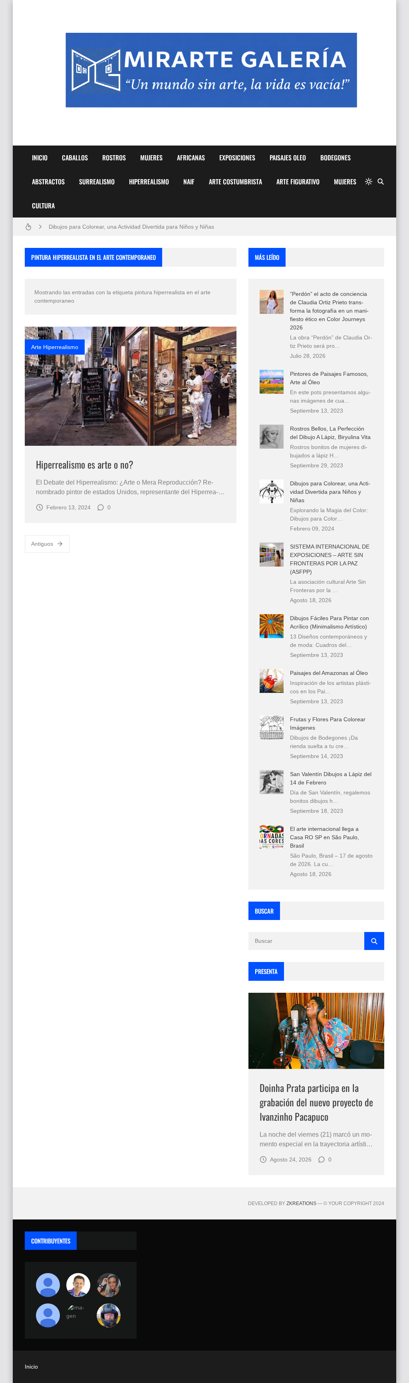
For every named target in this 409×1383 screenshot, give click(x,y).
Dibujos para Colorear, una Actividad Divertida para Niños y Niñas (131, 227)
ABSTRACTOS (48, 181)
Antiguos (42, 544)
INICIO (40, 157)
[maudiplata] (109, 1315)
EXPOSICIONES (237, 157)
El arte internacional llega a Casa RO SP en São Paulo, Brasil (324, 837)
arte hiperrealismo (54, 347)
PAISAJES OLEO (288, 157)
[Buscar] (380, 182)
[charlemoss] (78, 1315)
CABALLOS (75, 157)
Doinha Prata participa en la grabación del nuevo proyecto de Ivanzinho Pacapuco (316, 1102)
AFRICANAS (191, 157)
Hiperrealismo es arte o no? (84, 464)
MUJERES (151, 157)
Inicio (31, 1366)
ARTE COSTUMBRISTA (235, 181)
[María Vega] (48, 1315)
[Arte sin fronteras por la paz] (78, 1285)
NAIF (189, 181)
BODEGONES (335, 157)
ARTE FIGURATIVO (298, 181)
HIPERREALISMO (149, 181)
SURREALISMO (97, 181)
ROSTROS (114, 157)
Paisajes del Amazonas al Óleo (329, 673)
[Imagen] (130, 386)
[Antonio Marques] (48, 1285)
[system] (368, 182)
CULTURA (43, 205)
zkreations (301, 1203)
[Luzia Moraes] (109, 1285)
